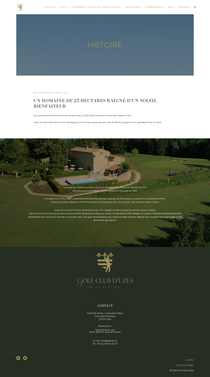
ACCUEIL (50, 7)
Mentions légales (185, 365)
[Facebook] (18, 358)
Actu (171, 7)
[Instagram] (25, 358)
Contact (184, 7)
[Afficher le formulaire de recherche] (195, 7)
